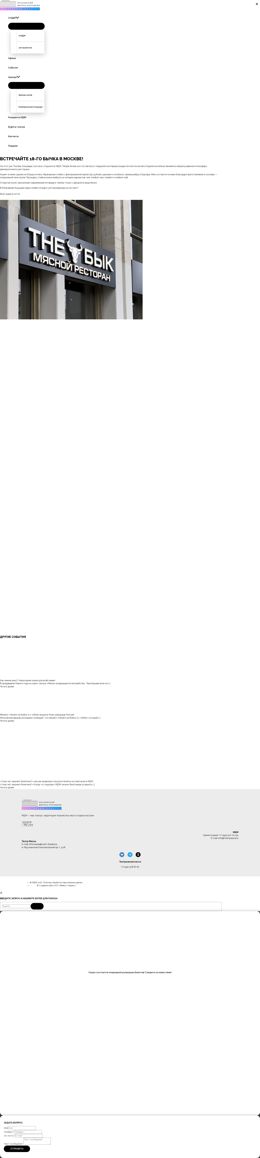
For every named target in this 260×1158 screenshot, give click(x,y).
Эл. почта (9, 1135)
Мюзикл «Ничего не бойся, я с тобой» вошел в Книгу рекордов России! (37, 714)
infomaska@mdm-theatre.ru (43, 844)
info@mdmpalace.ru (228, 838)
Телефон (9, 1132)
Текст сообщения (13, 1144)
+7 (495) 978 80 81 (130, 867)
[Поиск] (37, 906)
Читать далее (7, 686)
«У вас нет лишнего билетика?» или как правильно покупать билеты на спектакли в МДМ (46, 781)
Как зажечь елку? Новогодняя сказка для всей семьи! (27, 680)
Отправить (17, 1148)
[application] (17, 18)
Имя (6, 1128)
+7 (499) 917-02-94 (228, 835)
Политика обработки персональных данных (62, 882)
